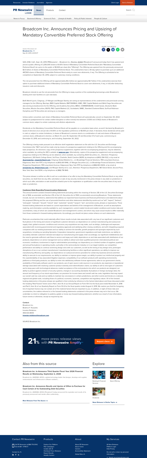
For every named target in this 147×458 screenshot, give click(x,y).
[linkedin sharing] (113, 50)
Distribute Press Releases (52, 451)
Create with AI (48, 449)
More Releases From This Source (34, 401)
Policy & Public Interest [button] (82, 18)
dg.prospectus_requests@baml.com (36, 160)
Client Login (115, 3)
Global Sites (79, 454)
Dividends (96, 398)
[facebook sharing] (103, 50)
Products (50, 10)
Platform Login (111, 447)
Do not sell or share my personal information (117, 453)
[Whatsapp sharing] (118, 50)
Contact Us (16, 452)
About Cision (79, 447)
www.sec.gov (64, 152)
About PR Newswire (81, 444)
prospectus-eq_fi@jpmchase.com (35, 167)
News (38, 10)
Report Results (49, 453)
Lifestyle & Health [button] (64, 18)
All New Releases (112, 444)
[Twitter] (18, 455)
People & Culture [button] (100, 18)
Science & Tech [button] (49, 18)
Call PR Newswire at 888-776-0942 (26, 444)
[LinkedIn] (13, 455)
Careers (77, 449)
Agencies (49, 3)
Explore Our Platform (51, 444)
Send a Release (127, 3)
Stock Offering (115, 381)
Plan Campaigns (49, 447)
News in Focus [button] (19, 18)
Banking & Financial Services (99, 382)
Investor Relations (29, 3)
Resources (16, 3)
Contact (62, 10)
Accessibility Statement (82, 451)
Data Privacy (111, 449)
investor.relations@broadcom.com (36, 315)
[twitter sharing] (108, 50)
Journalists (40, 3)
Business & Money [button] (34, 18)
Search (128, 10)
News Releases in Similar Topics (104, 402)
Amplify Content (49, 455)
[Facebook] (16, 455)
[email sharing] (122, 50)
